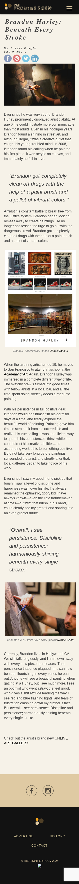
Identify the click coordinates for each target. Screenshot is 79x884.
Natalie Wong (65, 640)
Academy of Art (15, 374)
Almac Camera (59, 350)
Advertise (23, 836)
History (57, 836)
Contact (39, 845)
